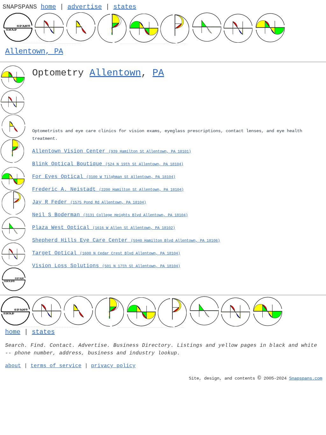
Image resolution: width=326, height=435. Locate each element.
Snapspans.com (305, 378)
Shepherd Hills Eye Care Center (126, 240)
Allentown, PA (34, 51)
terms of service (56, 366)
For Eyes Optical (103, 177)
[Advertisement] (176, 104)
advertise (84, 7)
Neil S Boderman (110, 215)
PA (158, 73)
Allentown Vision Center (111, 151)
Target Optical (106, 253)
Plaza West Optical (103, 228)
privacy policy (113, 366)
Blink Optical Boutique (107, 164)
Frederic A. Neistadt (108, 189)
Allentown (115, 73)
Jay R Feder (89, 202)
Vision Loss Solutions (106, 266)
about (13, 366)
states (124, 7)
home (48, 7)
